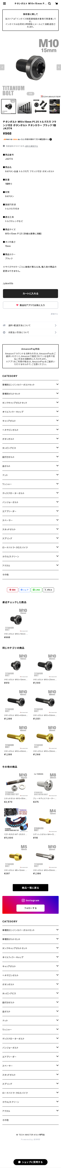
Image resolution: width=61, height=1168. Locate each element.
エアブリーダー (9, 511)
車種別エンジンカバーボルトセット (18, 384)
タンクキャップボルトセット (14, 402)
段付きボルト (8, 457)
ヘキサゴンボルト (10, 430)
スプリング (7, 538)
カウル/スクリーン (10, 556)
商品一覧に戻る (30, 887)
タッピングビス (9, 448)
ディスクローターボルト (13, 493)
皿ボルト (6, 466)
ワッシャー (7, 484)
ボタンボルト (8, 439)
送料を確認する (31, 146)
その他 (5, 574)
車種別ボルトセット (11, 393)
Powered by (27, 1139)
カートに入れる (30, 293)
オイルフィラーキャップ (13, 412)
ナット (5, 475)
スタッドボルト (9, 529)
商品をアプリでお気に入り (32, 305)
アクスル (6, 565)
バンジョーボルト (10, 502)
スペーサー (7, 520)
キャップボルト (9, 421)
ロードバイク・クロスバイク (15, 547)
